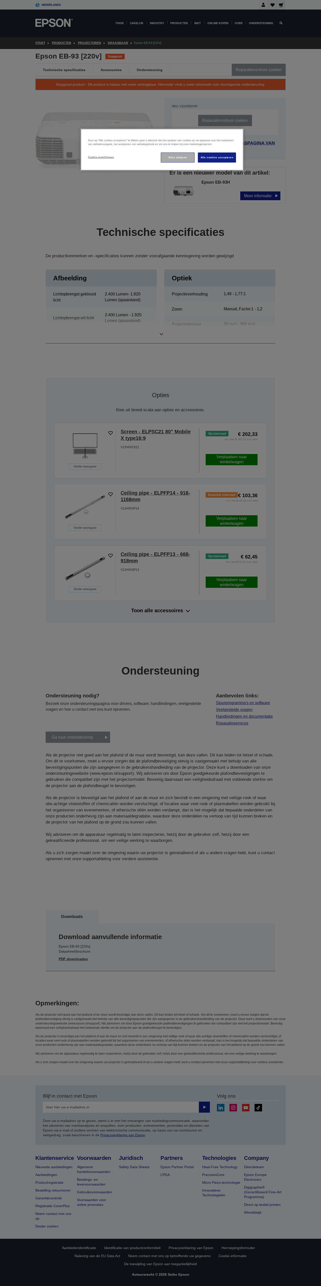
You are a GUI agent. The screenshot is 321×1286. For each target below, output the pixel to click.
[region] (162, 150)
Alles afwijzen (177, 157)
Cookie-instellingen (101, 157)
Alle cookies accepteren (217, 157)
